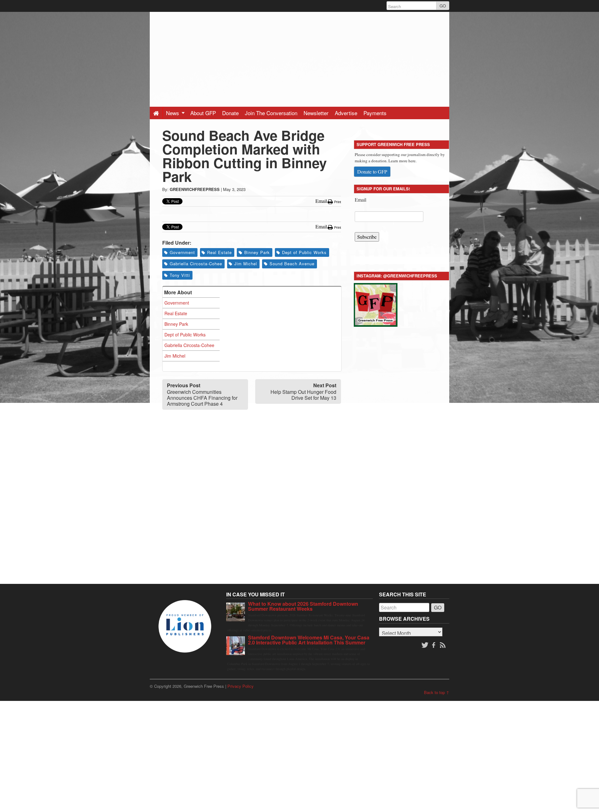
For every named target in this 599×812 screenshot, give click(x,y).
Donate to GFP (372, 171)
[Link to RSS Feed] (443, 645)
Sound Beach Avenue (292, 264)
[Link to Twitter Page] (424, 645)
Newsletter (316, 113)
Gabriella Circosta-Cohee (196, 264)
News (173, 113)
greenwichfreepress (195, 189)
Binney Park (257, 252)
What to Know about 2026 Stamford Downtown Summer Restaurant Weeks (303, 606)
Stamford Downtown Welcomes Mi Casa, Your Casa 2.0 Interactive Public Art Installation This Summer (308, 640)
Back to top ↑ (436, 692)
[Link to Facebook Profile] (434, 645)
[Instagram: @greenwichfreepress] (375, 304)
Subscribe (367, 236)
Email (360, 199)
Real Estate (219, 252)
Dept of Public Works (304, 252)
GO (443, 6)
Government (182, 252)
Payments (375, 113)
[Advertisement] (299, 55)
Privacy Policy (240, 686)
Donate (230, 113)
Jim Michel (245, 264)
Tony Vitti (180, 275)
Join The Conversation (271, 113)
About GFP (203, 113)
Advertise (346, 113)
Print (337, 202)
